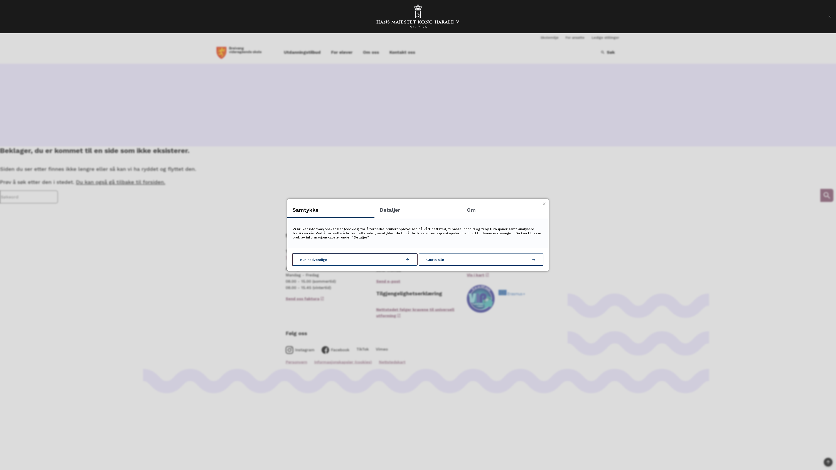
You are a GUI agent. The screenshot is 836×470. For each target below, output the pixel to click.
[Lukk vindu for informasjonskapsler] (544, 203)
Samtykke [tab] (306, 210)
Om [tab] (471, 210)
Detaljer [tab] (390, 210)
